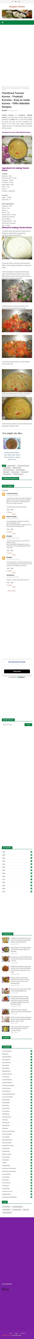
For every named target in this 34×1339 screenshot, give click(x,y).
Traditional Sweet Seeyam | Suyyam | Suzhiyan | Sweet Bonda (21, 1010)
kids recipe (17, 1128)
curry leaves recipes (17, 1097)
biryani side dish (17, 1062)
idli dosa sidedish (20, 470)
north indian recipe (17, 1139)
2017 (17, 879)
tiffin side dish (24, 472)
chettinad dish (6, 468)
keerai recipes (17, 1122)
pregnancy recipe (17, 1154)
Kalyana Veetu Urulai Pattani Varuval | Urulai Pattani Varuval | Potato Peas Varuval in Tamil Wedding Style (20, 980)
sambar (17, 1162)
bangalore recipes (17, 1056)
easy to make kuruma (8, 470)
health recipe (17, 1114)
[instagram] (19, 1)
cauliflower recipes (17, 1079)
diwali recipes (17, 1102)
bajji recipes (17, 1054)
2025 (17, 855)
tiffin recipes (17, 1185)
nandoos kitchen (12, 493)
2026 (17, 852)
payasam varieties (17, 1142)
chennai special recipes (23, 465)
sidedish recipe (17, 1165)
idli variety (17, 1119)
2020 (17, 870)
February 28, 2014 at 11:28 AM (13, 538)
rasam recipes (17, 1157)
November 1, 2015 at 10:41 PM (13, 577)
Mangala (4, 110)
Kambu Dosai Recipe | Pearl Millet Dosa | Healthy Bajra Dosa (21, 990)
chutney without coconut (17, 1094)
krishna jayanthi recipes (17, 1131)
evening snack (17, 1108)
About (16, 1333)
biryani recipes (17, 1059)
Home (3, 87)
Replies (10, 512)
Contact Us (23, 1333)
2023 (17, 861)
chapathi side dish (17, 1082)
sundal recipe (17, 1177)
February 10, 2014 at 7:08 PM (13, 495)
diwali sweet (17, 1105)
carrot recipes (17, 1076)
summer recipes (17, 1174)
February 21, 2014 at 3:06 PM (13, 518)
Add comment (11, 591)
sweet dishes (17, 1180)
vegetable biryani (17, 1194)
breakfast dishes (17, 1071)
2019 (17, 873)
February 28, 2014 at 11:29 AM (13, 559)
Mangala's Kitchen (17, 6)
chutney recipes (17, 1091)
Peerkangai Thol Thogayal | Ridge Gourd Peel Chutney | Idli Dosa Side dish (21, 949)
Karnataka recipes (17, 1051)
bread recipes (17, 1068)
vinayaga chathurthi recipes (17, 1197)
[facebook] (13, 1)
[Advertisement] (18, 39)
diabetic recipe (17, 1099)
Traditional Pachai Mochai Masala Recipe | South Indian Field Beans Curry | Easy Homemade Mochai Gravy (21, 969)
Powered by (12, 677)
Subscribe (17, 671)
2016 (17, 882)
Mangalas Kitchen (7, 1335)
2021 (17, 867)
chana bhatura (6, 1209)
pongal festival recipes (17, 1145)
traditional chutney (10, 87)
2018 (17, 876)
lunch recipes (17, 1137)
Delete (12, 509)
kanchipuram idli (17, 1209)
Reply (8, 509)
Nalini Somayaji (11, 516)
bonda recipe (17, 1065)
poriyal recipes (17, 1148)
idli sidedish (6, 472)
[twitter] (16, 1)
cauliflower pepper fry (17, 1206)
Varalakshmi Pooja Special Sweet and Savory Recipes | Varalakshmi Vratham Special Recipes (21, 940)
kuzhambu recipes (17, 1134)
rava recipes (17, 1160)
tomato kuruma (7, 474)
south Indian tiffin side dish (17, 1168)
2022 (17, 864)
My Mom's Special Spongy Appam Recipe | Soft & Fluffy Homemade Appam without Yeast (21, 1019)
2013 (17, 891)
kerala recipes (17, 1125)
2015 (17, 885)
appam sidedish (11, 465)
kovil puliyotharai (7, 1212)
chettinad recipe (17, 468)
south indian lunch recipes (17, 1171)
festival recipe (17, 1111)
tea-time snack (17, 1182)
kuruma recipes (15, 472)
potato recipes (17, 1151)
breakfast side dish (17, 1074)
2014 (17, 888)
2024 (17, 858)
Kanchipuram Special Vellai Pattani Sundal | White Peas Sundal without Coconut (21, 958)
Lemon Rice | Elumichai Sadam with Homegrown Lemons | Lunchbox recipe (20, 1028)
